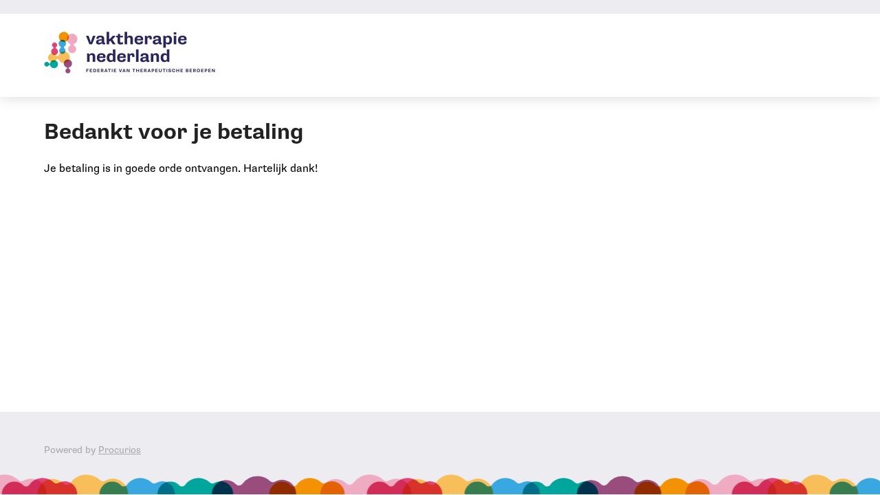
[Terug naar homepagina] (130, 55)
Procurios (119, 450)
